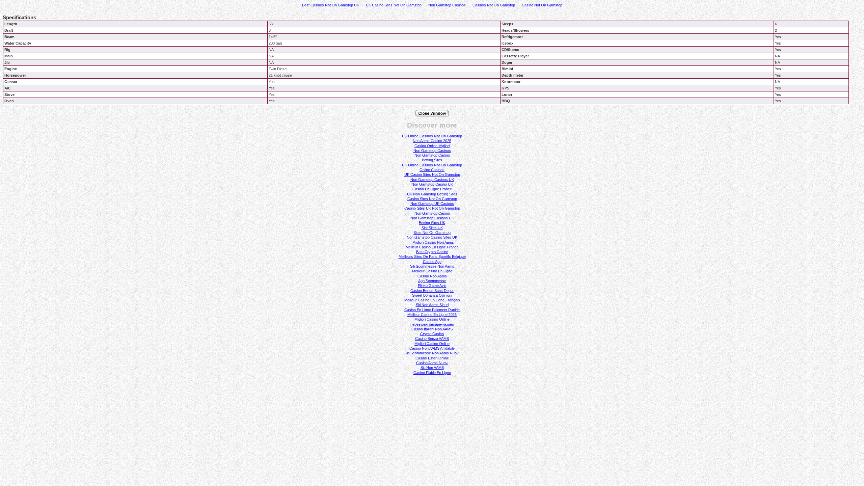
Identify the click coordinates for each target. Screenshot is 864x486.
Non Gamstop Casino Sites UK (432, 237)
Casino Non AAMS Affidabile (432, 348)
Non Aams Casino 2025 (432, 141)
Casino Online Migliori (432, 146)
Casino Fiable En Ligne (432, 373)
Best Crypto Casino (432, 252)
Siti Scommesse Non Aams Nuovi (432, 353)
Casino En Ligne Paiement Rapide (432, 310)
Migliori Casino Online (432, 319)
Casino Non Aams (432, 276)
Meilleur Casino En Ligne (432, 271)
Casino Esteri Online (432, 358)
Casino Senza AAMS (432, 338)
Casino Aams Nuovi (432, 363)
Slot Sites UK (432, 228)
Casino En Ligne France (432, 189)
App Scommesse (432, 281)
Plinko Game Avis (432, 286)
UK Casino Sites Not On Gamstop (394, 5)
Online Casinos (432, 170)
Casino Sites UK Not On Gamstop (432, 208)
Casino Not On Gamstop (542, 5)
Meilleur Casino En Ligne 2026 (432, 315)
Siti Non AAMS (432, 368)
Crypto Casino (432, 334)
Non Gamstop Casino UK (432, 184)
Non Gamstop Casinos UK (432, 180)
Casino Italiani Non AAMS (432, 329)
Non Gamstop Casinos (447, 5)
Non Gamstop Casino (432, 155)
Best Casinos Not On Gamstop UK (330, 5)
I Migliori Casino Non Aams (432, 242)
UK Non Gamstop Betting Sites (432, 194)
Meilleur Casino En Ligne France (432, 247)
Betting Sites (432, 160)
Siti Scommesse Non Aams (432, 266)
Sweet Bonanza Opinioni (432, 295)
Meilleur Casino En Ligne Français (432, 300)
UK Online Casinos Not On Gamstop (432, 136)
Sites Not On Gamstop (432, 233)
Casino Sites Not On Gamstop (432, 199)
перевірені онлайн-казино (432, 324)
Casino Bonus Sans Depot (432, 291)
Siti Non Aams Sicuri (432, 305)
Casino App (432, 262)
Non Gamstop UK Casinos (432, 203)
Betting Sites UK (432, 223)
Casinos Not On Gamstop (494, 5)
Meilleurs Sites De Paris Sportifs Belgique (432, 256)
